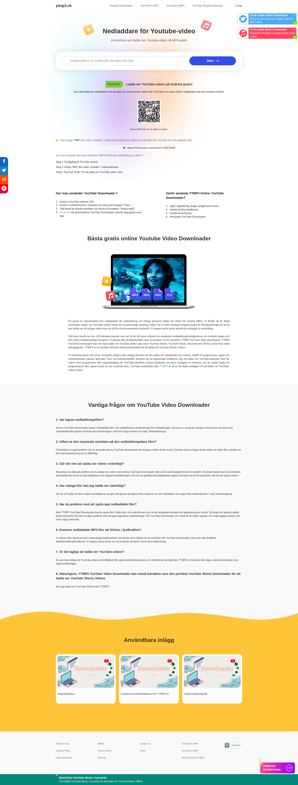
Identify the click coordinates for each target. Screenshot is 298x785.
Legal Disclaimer (64, 757)
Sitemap (102, 757)
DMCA (101, 743)
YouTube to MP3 (190, 743)
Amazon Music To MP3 (193, 757)
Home (143, 750)
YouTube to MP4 (190, 750)
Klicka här (65, 212)
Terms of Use (62, 743)
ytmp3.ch (64, 6)
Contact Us (145, 743)
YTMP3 (163, 366)
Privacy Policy (104, 750)
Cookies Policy (63, 750)
